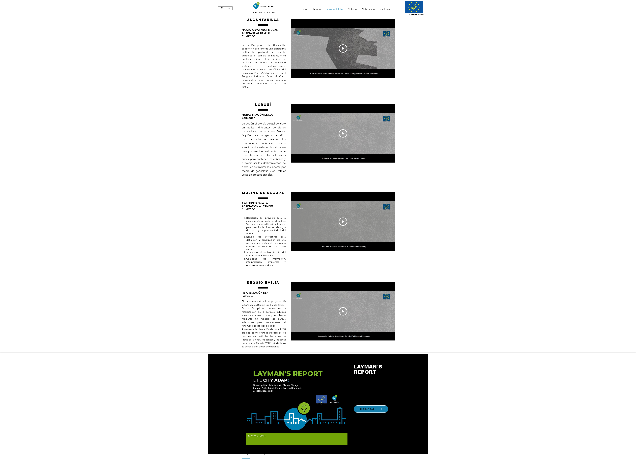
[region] (296, 404)
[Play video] (343, 48)
